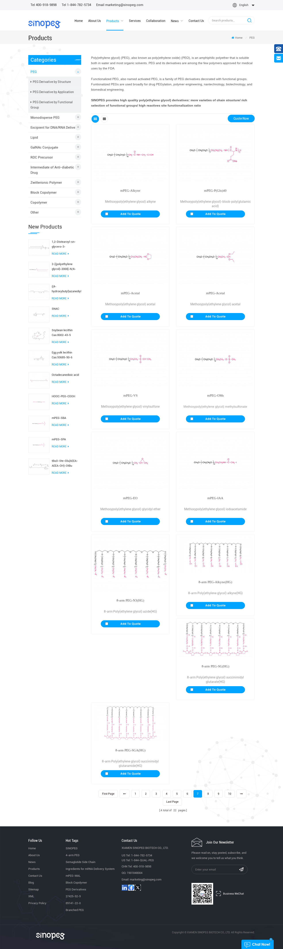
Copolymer (39, 202)
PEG (252, 37)
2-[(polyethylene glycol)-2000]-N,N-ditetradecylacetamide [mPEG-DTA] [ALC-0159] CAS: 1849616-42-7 (66, 266)
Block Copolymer (44, 193)
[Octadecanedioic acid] (39, 380)
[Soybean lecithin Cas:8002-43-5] (39, 335)
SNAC (55, 308)
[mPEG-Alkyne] (130, 154)
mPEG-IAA (215, 498)
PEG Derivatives (76, 889)
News (175, 21)
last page (172, 801)
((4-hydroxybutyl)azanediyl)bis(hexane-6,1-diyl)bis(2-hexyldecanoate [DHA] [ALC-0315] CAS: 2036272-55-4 (66, 289)
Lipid (34, 137)
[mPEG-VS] (130, 359)
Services (135, 21)
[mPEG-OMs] (215, 359)
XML (31, 896)
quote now (241, 118)
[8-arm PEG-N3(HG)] (130, 564)
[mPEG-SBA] (39, 423)
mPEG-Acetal (130, 293)
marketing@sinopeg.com (145, 879)
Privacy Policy (37, 903)
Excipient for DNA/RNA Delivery (54, 128)
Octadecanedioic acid (65, 374)
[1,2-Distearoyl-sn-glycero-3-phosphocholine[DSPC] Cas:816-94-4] (39, 247)
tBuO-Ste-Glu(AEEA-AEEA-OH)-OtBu (65, 463)
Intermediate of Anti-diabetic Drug (52, 170)
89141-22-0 (73, 903)
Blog (31, 882)
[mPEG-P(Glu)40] (215, 154)
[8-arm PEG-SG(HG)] (215, 639)
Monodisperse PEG (45, 118)
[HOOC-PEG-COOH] (39, 401)
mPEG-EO (130, 498)
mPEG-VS (130, 395)
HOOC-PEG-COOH (63, 396)
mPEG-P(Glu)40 (215, 190)
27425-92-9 (73, 896)
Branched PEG (75, 910)
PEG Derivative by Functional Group (52, 104)
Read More (59, 253)
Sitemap (33, 889)
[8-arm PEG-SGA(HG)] (130, 723)
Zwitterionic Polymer (46, 183)
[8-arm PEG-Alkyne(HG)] (215, 555)
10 (229, 793)
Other (35, 212)
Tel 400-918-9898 (44, 5)
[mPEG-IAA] (215, 461)
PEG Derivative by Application (53, 92)
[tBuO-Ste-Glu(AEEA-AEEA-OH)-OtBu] (39, 466)
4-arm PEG (73, 855)
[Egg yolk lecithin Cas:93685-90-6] (39, 358)
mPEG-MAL (73, 875)
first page (108, 793)
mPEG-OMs (215, 395)
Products (112, 21)
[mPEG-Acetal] (130, 256)
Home (79, 21)
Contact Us (196, 21)
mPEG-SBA (59, 418)
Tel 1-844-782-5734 (76, 5)
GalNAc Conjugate (44, 147)
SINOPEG (72, 848)
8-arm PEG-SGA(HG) (130, 750)
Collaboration (155, 21)
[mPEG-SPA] (39, 445)
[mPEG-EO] (130, 461)
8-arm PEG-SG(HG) (215, 666)
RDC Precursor (42, 157)
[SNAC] (39, 314)
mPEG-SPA (59, 439)
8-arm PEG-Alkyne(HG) (215, 582)
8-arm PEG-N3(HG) (130, 600)
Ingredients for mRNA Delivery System (90, 869)
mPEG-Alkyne (130, 190)
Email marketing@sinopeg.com (119, 5)
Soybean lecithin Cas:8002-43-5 (62, 332)
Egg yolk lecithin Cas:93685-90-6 (62, 355)
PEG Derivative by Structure (52, 82)
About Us (94, 21)
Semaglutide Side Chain (80, 862)
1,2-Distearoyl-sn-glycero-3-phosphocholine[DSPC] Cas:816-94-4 (66, 244)
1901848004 (134, 873)
